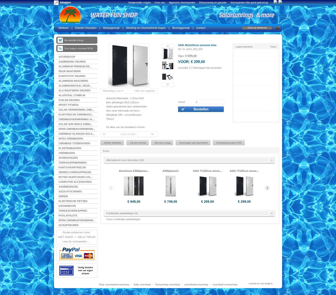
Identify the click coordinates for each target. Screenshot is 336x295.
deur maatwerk (70, 71)
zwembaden (67, 153)
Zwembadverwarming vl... (77, 119)
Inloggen (65, 2)
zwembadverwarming (196, 284)
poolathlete (68, 215)
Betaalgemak (111, 28)
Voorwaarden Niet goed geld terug (249, 2)
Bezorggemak (181, 28)
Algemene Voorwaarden (182, 2)
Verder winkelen (112, 142)
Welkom (64, 28)
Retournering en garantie (213, 2)
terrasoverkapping (73, 210)
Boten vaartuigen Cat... (75, 177)
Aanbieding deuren (72, 61)
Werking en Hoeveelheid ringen (146, 28)
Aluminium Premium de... (75, 66)
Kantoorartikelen (72, 167)
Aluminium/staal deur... (75, 85)
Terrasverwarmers (73, 162)
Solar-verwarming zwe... (76, 109)
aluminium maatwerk (73, 80)
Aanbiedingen (68, 186)
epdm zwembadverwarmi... (77, 220)
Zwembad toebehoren (74, 143)
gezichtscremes (70, 191)
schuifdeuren (68, 225)
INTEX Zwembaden (71, 138)
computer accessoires (75, 181)
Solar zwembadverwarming (114, 284)
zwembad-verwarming (225, 284)
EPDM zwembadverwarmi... (77, 129)
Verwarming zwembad (167, 284)
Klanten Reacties (85, 28)
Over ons (160, 2)
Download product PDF (229, 142)
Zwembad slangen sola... (76, 133)
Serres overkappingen (75, 172)
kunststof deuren (72, 76)
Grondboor (67, 206)
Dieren (63, 196)
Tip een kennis (138, 142)
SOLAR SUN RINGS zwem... (75, 124)
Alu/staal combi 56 (72, 95)
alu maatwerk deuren (74, 90)
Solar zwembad (142, 284)
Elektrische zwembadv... (76, 114)
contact (200, 28)
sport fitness (68, 105)
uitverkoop (67, 56)
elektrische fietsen (73, 201)
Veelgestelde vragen (139, 2)
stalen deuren (69, 100)
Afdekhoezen (68, 157)
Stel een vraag (163, 142)
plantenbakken (70, 148)
